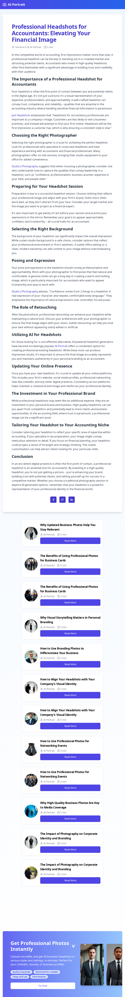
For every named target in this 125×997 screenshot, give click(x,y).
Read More (70, 540)
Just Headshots (21, 115)
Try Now (42, 985)
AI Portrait (61, 346)
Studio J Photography (25, 166)
